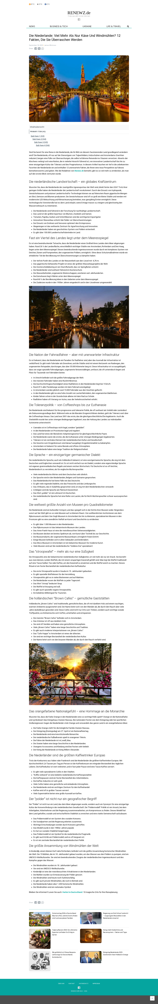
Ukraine (87, 26)
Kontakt (72, 983)
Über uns (61, 983)
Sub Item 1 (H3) (37, 136)
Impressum (96, 983)
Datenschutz (83, 983)
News (32, 26)
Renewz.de (79, 171)
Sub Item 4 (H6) (43, 145)
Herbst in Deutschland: (72, 892)
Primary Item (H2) (38, 131)
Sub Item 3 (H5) (41, 142)
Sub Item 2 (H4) (39, 139)
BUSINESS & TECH (59, 26)
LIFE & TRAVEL (114, 26)
